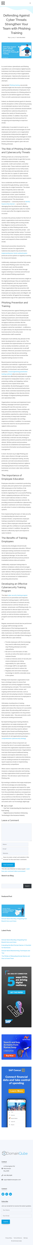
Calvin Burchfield (20, 37)
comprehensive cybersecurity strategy (14, 738)
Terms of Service (18, 1238)
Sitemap (25, 1238)
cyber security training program (17, 595)
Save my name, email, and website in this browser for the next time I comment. (16, 858)
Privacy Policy (9, 1238)
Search (27, 886)
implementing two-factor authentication (14, 253)
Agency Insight (8, 806)
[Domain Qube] (3, 3)
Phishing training (15, 85)
